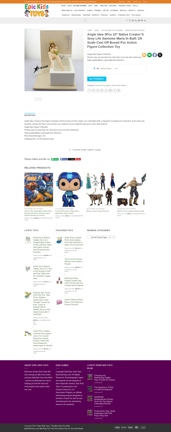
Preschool (76, 15)
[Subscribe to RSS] (136, 21)
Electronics (79, 10)
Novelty (132, 10)
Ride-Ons (104, 6)
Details (57, 217)
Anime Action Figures (134, 30)
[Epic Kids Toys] (40, 10)
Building (113, 6)
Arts (90, 6)
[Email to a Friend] (98, 91)
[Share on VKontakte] (106, 91)
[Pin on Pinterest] (102, 91)
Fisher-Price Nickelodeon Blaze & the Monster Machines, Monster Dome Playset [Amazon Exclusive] (38, 213)
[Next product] (36, 99)
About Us (122, 2)
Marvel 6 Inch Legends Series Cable (130, 211)
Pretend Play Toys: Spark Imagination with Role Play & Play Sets (104, 413)
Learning (114, 10)
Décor (106, 10)
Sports (113, 15)
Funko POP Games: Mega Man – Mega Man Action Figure (67, 212)
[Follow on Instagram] (130, 21)
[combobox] (101, 237)
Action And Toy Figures (112, 30)
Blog (129, 2)
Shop (145, 2)
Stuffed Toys (124, 15)
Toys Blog (136, 15)
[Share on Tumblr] (114, 91)
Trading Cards (124, 6)
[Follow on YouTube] (142, 21)
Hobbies (97, 10)
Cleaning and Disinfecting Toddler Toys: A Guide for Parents (104, 377)
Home (63, 6)
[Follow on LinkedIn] (139, 21)
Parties (140, 10)
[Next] (146, 198)
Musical (123, 10)
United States (105, 68)
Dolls (135, 6)
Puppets (95, 15)
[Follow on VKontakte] (145, 21)
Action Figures (80, 6)
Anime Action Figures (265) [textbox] (101, 237)
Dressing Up (67, 10)
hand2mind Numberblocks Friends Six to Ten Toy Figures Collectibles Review (103, 400)
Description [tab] (29, 115)
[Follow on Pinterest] (133, 21)
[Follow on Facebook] (127, 21)
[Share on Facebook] (89, 91)
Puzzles (104, 15)
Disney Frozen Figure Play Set (97, 211)
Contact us (137, 2)
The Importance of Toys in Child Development (103, 388)
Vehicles (66, 15)
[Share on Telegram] (119, 91)
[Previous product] (40, 99)
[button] (27, 88)
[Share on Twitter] (94, 91)
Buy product (97, 79)
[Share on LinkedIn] (110, 91)
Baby (96, 6)
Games (90, 10)
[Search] (85, 20)
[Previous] (24, 198)
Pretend (86, 15)
